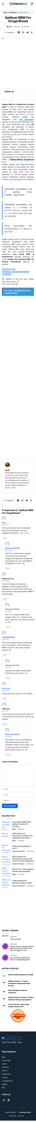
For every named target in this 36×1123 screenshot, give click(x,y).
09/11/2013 (8, 550)
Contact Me (12, 1116)
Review (4, 1071)
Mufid (10, 26)
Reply (4, 538)
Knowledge (6, 1060)
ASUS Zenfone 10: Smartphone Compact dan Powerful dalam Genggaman (23, 859)
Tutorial (4, 1077)
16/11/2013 (8, 736)
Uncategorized (7, 1081)
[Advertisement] (18, 376)
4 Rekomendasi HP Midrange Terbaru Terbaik (22, 882)
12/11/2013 (5, 690)
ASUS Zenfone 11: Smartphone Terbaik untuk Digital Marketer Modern (22, 835)
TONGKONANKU (8, 637)
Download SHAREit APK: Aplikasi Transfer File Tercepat (21, 824)
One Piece (5, 1067)
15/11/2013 (5, 711)
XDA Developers (26, 119)
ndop (4, 523)
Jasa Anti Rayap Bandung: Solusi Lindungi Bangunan (20, 959)
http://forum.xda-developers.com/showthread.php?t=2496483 (15, 271)
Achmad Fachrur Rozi (18, 851)
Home (5, 12)
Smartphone (13, 12)
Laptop (4, 1064)
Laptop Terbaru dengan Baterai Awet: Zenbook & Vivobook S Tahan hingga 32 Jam (22, 948)
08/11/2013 (5, 525)
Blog (3, 1057)
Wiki (3, 1088)
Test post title (15, 939)
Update (4, 1084)
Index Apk (6, 688)
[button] (3, 4)
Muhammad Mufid (12, 548)
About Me (21, 1116)
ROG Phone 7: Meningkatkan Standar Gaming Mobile (23, 870)
